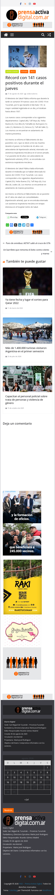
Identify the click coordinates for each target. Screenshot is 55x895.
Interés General (12, 71)
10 (14, 777)
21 (41, 782)
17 (14, 782)
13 (34, 777)
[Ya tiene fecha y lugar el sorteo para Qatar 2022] (27, 269)
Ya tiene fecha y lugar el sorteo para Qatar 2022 (26, 301)
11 (21, 777)
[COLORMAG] (24, 817)
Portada (24, 71)
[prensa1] (27, 23)
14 (41, 777)
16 (8, 782)
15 (47, 777)
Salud (33, 71)
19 (27, 782)
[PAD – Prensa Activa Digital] (6, 35)
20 (34, 782)
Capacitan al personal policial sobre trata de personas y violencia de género (26, 400)
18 (21, 782)
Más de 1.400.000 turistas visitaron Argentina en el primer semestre (26, 349)
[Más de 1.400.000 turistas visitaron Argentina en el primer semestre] (27, 319)
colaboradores (31, 94)
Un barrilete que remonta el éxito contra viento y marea (26, 251)
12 (27, 777)
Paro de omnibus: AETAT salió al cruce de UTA (28, 243)
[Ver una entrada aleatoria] (49, 35)
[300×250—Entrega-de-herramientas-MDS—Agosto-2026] (22, 492)
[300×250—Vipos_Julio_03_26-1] (22, 525)
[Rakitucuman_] (22, 561)
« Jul (27, 799)
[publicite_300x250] (22, 649)
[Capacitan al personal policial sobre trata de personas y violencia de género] (27, 367)
